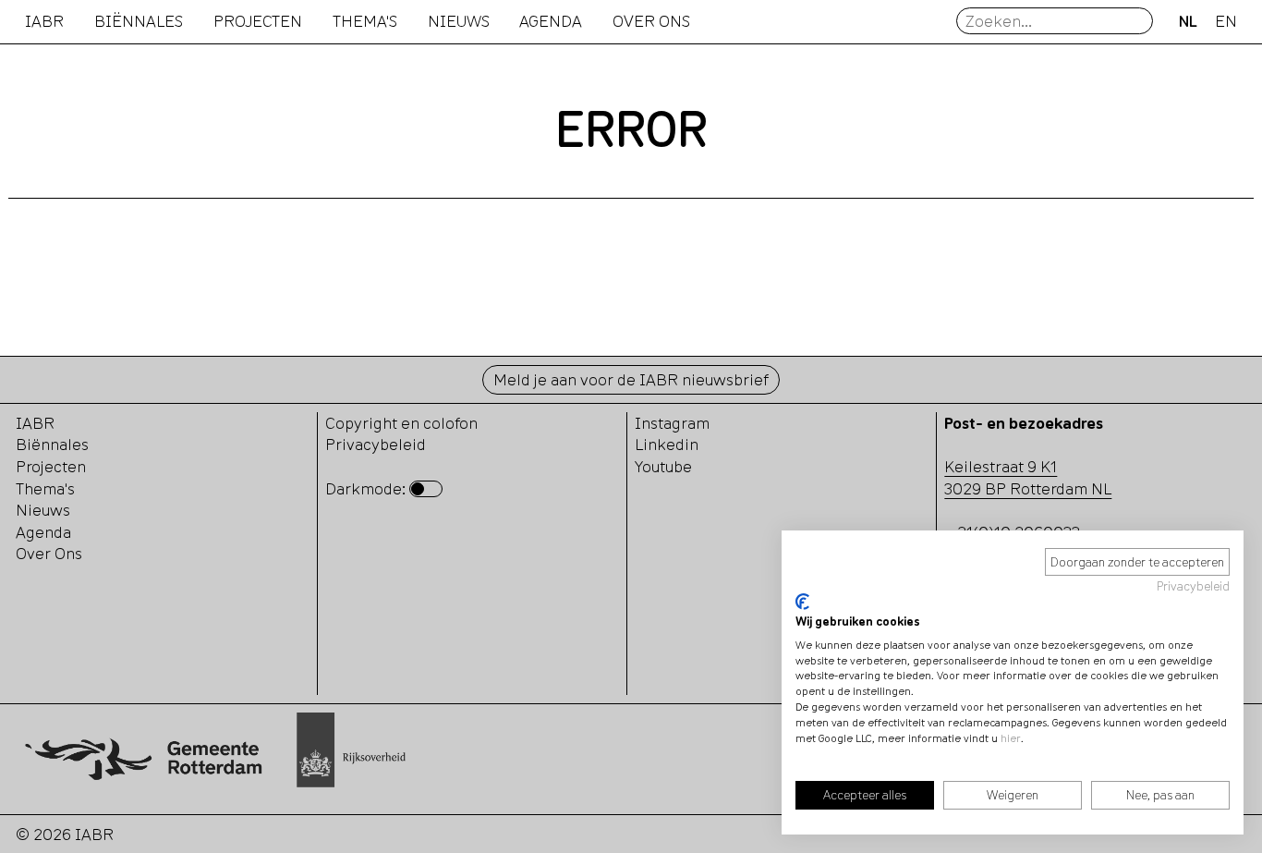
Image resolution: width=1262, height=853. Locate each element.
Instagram (672, 422)
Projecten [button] (257, 20)
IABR (44, 20)
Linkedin (666, 444)
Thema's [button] (365, 20)
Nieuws (459, 20)
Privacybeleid (1193, 586)
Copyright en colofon (401, 422)
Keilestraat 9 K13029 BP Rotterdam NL (1027, 477)
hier (1011, 738)
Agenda (550, 20)
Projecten (51, 466)
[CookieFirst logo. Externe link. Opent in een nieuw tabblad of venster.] (802, 601)
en (1226, 20)
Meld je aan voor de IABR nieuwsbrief (631, 379)
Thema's (45, 488)
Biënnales (138, 20)
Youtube (663, 466)
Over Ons (49, 553)
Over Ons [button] (651, 20)
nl (1188, 20)
